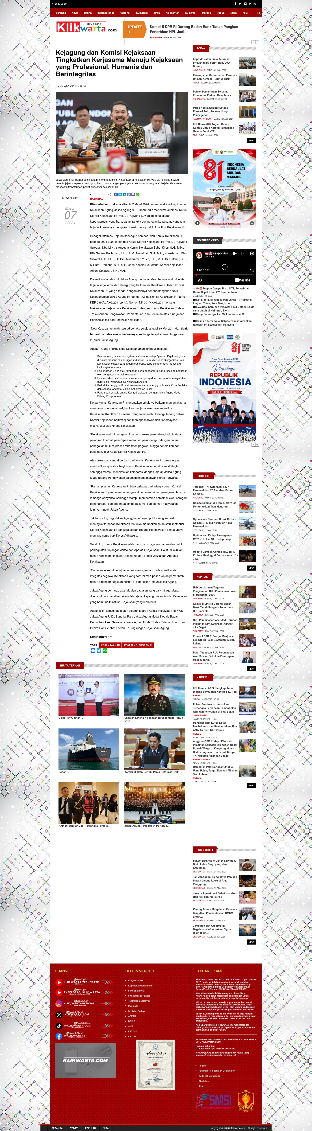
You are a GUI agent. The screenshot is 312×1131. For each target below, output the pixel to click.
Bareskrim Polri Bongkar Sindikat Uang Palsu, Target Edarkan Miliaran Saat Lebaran (215, 770)
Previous (253, 42)
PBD (195, 135)
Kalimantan (172, 12)
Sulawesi (190, 12)
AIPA (130, 1026)
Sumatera (142, 12)
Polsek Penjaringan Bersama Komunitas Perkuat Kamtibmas (212, 93)
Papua (221, 12)
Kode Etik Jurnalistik (209, 1076)
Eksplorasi (199, 871)
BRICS (131, 1021)
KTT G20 (132, 1031)
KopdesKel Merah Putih (140, 985)
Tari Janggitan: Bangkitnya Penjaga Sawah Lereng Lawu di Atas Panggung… (215, 880)
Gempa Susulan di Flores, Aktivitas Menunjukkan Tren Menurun (214, 504)
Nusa (233, 12)
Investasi (133, 1005)
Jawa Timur (199, 69)
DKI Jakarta (199, 98)
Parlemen (198, 598)
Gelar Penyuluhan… (70, 717)
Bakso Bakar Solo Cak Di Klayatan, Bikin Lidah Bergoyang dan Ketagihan (214, 864)
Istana (88, 12)
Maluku (206, 12)
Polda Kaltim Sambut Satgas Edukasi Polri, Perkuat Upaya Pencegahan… (211, 111)
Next (257, 42)
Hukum (197, 733)
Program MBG (135, 980)
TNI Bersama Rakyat (139, 1000)
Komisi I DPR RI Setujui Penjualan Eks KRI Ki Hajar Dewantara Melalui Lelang (214, 639)
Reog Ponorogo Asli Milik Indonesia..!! (220, 314)
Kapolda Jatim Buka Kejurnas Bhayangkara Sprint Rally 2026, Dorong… (212, 62)
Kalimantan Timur (202, 118)
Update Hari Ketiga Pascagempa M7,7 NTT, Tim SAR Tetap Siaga (213, 537)
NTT (195, 510)
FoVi (245, 12)
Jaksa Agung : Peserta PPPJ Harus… (147, 825)
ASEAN (132, 1016)
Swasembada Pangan (139, 995)
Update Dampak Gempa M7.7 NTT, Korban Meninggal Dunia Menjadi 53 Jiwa (215, 555)
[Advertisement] (224, 459)
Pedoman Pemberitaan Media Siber (217, 1070)
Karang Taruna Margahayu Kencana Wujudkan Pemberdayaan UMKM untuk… (215, 913)
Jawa (156, 12)
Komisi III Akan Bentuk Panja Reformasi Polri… (153, 772)
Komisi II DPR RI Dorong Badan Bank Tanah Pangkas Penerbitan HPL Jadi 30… (213, 607)
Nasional (125, 12)
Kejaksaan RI (110, 645)
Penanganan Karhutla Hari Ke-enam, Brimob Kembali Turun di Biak (215, 77)
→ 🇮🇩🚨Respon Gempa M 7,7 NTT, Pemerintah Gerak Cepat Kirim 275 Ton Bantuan (221, 290)
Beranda (61, 12)
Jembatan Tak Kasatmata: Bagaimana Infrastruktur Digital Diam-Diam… (212, 929)
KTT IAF (132, 1036)
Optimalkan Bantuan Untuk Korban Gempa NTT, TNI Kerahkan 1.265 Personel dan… (214, 522)
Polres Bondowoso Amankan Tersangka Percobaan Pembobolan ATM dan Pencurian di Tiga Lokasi (214, 707)
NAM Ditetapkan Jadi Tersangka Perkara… (84, 825)
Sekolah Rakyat (136, 990)
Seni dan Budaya (137, 1011)
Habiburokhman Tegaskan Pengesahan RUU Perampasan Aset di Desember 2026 (215, 591)
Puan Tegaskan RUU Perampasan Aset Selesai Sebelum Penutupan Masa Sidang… (213, 656)
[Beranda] (87, 26)
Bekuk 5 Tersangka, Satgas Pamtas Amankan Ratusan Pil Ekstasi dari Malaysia (222, 322)
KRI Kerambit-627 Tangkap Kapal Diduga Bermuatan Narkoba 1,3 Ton (215, 689)
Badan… (63, 772)
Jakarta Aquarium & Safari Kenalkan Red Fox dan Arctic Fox (215, 894)
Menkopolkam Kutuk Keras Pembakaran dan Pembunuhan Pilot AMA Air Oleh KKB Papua (215, 726)
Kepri (196, 695)
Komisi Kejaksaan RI (138, 645)
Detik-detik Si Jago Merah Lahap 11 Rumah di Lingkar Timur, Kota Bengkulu (222, 301)
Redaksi (203, 1065)
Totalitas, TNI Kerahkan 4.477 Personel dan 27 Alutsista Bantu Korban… (213, 490)
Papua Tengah (201, 759)
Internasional (106, 12)
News (75, 12)
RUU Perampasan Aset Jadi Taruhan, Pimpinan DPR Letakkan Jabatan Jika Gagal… (215, 623)
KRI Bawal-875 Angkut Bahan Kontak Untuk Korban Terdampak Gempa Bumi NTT (213, 127)
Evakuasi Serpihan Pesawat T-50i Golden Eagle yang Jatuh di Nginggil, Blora (223, 308)
